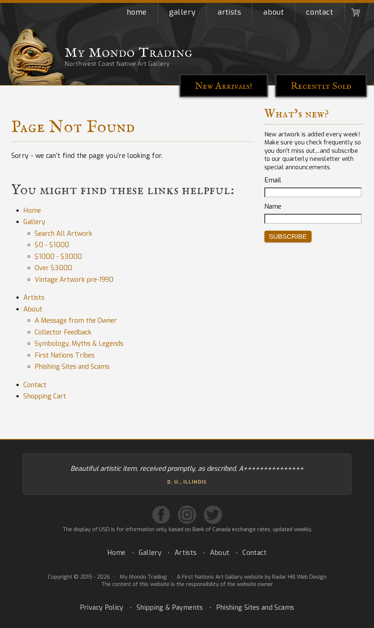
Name (272, 206)
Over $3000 (53, 268)
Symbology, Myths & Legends (79, 343)
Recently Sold (321, 86)
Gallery (182, 12)
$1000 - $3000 (58, 256)
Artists (229, 12)
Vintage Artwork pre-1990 (74, 279)
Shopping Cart (356, 12)
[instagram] (187, 515)
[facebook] (161, 515)
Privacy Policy (101, 607)
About (273, 12)
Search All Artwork (63, 233)
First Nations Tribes (65, 355)
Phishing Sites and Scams (72, 366)
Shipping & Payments (170, 607)
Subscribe (288, 236)
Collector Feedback (63, 332)
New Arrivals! (223, 86)
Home (137, 12)
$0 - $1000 (52, 245)
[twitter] (213, 515)
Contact (319, 12)
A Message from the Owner (76, 320)
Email (272, 180)
